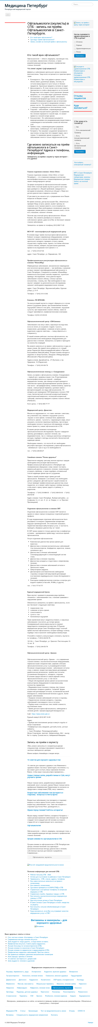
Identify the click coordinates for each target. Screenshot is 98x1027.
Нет (77, 127)
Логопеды (80, 980)
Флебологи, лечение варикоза (56, 996)
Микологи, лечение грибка (66, 984)
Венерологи (73, 971)
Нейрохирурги (22, 988)
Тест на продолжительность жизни (53, 1011)
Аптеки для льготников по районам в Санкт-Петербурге (50, 877)
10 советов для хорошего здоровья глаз (44, 760)
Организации (33, 1011)
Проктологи (45, 992)
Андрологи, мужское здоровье (55, 971)
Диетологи (22, 980)
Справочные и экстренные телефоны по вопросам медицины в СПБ (48, 890)
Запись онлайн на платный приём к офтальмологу (48, 42)
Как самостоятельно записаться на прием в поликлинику (46, 882)
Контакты (54, 1015)
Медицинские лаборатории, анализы (82, 176)
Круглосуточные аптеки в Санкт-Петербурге (46, 900)
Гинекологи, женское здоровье (57, 975)
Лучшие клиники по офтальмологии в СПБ (44, 839)
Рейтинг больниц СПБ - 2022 (40, 874)
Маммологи (10, 984)
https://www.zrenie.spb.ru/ (41, 714)
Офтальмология (34, 825)
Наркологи (82, 984)
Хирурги (73, 996)
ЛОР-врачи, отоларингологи (63, 980)
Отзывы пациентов (80, 97)
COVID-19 (81, 1011)
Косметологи (45, 980)
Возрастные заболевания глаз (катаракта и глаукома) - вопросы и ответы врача (45, 793)
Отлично (79, 42)
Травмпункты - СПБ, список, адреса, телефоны (47, 879)
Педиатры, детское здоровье (27, 992)
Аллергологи (36, 971)
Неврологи (10, 988)
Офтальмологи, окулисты (62, 988)
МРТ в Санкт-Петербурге (83, 173)
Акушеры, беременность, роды (17, 971)
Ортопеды (10, 992)
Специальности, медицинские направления (32, 1015)
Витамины (10, 1015)
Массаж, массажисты (25, 984)
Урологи (39, 996)
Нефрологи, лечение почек (40, 988)
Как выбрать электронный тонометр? (83, 163)
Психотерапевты (69, 992)
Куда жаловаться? (80, 106)
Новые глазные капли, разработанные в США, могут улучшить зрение (48, 776)
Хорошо (79, 45)
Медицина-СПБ (11, 1011)
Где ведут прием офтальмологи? (42, 39)
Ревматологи (82, 992)
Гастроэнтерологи (12, 975)
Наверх (90, 1022)
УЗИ (31, 996)
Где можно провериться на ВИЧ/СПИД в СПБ (46, 887)
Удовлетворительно (83, 48)
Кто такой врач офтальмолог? (41, 37)
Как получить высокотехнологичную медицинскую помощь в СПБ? (48, 897)
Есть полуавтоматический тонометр (81, 138)
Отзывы (72, 1011)
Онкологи (78, 988)
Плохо (78, 52)
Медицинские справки (82, 179)
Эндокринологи (84, 996)
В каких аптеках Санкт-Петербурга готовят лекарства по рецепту (49, 903)
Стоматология (11, 996)
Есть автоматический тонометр (80, 145)
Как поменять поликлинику (40, 885)
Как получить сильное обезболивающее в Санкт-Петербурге (48, 908)
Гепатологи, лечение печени (32, 975)
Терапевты (23, 996)
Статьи (22, 1011)
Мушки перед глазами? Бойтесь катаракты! (45, 810)
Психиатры (56, 992)
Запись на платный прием (81, 182)
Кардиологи (33, 980)
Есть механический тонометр (82, 131)
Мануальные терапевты (45, 984)
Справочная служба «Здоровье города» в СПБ (47, 894)
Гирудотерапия (76, 975)
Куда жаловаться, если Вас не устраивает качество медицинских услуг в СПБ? (49, 912)
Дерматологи (11, 980)
